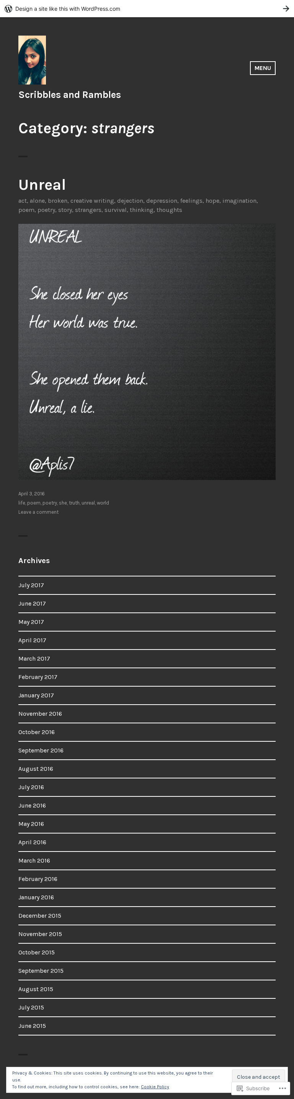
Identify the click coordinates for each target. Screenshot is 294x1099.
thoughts (169, 209)
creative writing (92, 200)
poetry (46, 209)
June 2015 (32, 1025)
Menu (263, 68)
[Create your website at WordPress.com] (147, 8)
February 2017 (37, 677)
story (65, 209)
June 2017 (32, 603)
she (63, 503)
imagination (239, 200)
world (103, 503)
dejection (130, 200)
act (22, 200)
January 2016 (36, 897)
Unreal (42, 185)
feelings (191, 200)
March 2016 (34, 860)
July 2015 (31, 1007)
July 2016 (31, 787)
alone (37, 200)
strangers (88, 209)
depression (161, 200)
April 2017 (32, 640)
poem (26, 209)
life (21, 503)
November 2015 (40, 934)
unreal (88, 503)
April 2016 (32, 842)
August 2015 (35, 989)
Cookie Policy (155, 1086)
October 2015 (36, 952)
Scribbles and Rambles (69, 94)
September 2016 (41, 750)
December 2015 (39, 915)
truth (74, 503)
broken (57, 200)
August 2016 (35, 768)
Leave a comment (38, 512)
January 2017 (36, 695)
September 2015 (41, 970)
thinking (142, 209)
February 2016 (37, 878)
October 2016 (36, 732)
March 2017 (34, 658)
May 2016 (31, 823)
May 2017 (31, 621)
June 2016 (32, 805)
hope (212, 200)
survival (116, 209)
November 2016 (40, 713)
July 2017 (31, 585)
